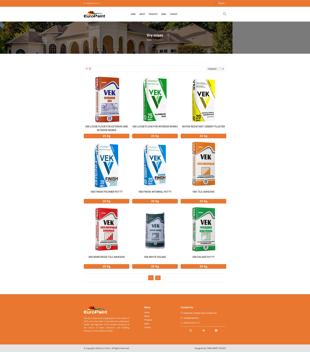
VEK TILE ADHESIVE (203, 191)
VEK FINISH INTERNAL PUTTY (155, 191)
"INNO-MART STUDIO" (216, 348)
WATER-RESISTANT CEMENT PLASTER (203, 126)
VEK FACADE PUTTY (203, 257)
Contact (174, 14)
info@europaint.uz (191, 318)
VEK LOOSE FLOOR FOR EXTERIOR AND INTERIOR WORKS (106, 128)
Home (133, 14)
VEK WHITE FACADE (155, 257)
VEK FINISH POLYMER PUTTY (107, 191)
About (142, 14)
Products (153, 14)
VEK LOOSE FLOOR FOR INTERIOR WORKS (155, 126)
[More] (107, 103)
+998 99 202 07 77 (191, 323)
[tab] (87, 68)
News (163, 14)
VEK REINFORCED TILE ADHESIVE (106, 257)
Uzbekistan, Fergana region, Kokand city (200, 313)
